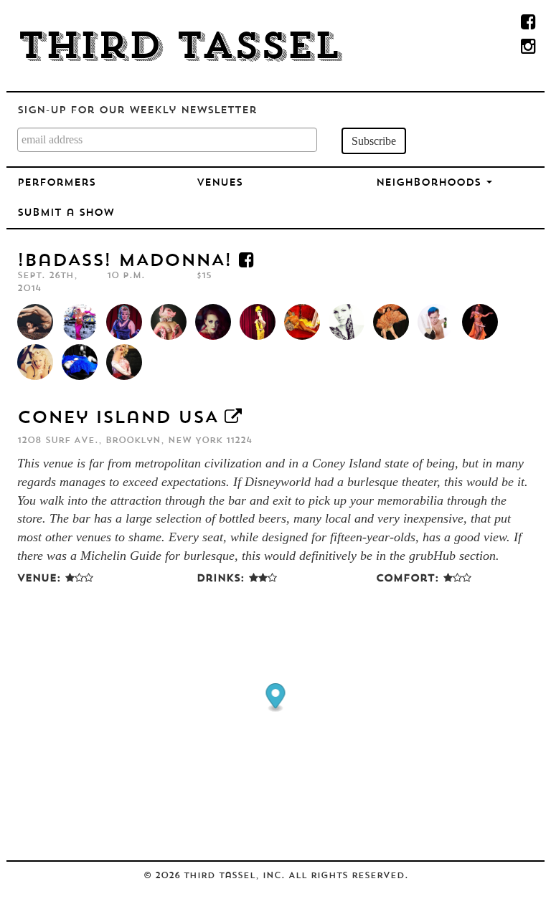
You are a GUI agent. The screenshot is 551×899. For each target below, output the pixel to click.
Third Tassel (179, 48)
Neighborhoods (430, 183)
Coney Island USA (117, 418)
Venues (219, 183)
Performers (56, 183)
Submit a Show (65, 213)
